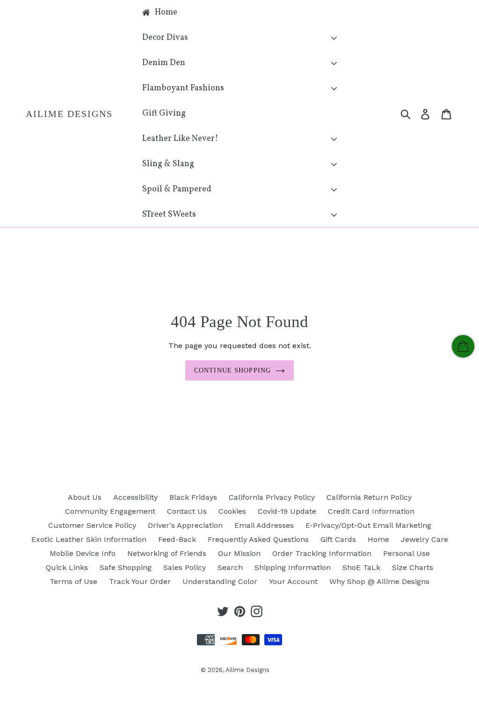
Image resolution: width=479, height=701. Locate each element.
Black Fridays (193, 497)
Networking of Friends (166, 553)
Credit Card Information (371, 511)
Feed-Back (177, 539)
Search (230, 567)
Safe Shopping (126, 567)
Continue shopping (232, 370)
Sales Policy (184, 567)
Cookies (232, 511)
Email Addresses (264, 525)
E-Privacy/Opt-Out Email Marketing (368, 525)
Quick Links (67, 567)
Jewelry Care (424, 539)
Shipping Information (292, 567)
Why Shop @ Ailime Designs (379, 581)
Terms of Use (73, 581)
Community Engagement (110, 511)
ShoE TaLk (361, 567)
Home (378, 539)
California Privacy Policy (272, 497)
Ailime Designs (69, 114)
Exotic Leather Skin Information (88, 539)
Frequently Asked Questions (258, 539)
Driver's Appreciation (185, 525)
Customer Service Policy (92, 525)
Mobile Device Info (83, 553)
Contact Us (187, 511)
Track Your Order (140, 581)
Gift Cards (338, 539)
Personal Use (406, 553)
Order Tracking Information (321, 553)
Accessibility (135, 497)
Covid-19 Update (287, 511)
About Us (85, 497)
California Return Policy (369, 497)
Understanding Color (219, 581)
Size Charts (412, 567)
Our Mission (239, 553)
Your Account (293, 581)
